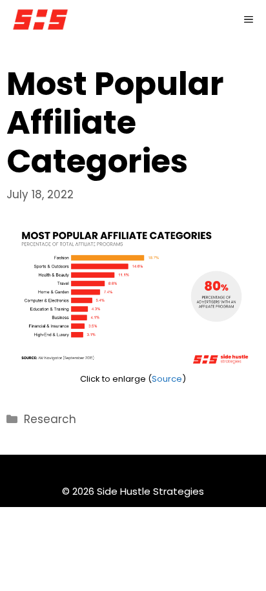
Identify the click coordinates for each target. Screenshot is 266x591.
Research (50, 419)
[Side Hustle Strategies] (40, 19)
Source (167, 379)
